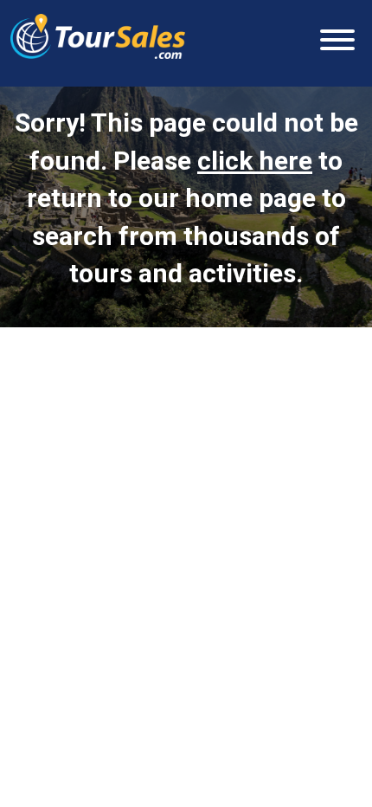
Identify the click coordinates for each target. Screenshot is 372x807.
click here (254, 160)
